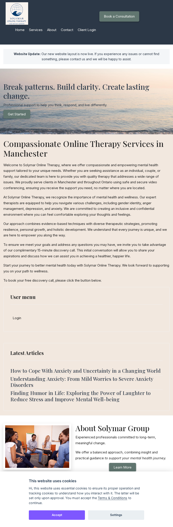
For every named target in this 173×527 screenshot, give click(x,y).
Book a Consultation (119, 16)
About (51, 30)
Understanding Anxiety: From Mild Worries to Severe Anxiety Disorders (81, 381)
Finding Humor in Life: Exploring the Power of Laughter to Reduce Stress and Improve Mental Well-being (80, 395)
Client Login (87, 30)
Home (20, 30)
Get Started (17, 114)
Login (17, 318)
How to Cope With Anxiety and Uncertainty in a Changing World (85, 370)
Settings (116, 515)
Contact (67, 30)
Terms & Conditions (112, 498)
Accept (57, 515)
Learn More (123, 467)
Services (36, 30)
